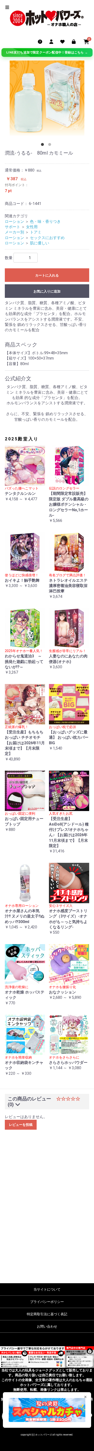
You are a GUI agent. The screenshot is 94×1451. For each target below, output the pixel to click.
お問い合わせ (47, 1326)
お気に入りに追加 (47, 291)
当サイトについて (47, 1289)
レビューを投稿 (21, 1125)
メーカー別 (14, 232)
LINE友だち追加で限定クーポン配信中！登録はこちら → (47, 52)
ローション (14, 221)
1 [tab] (43, 145)
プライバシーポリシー (47, 1302)
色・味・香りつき (45, 221)
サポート (12, 227)
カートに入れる (47, 275)
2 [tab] (50, 145)
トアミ (35, 232)
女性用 (32, 227)
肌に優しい (39, 243)
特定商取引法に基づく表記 (47, 1314)
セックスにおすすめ (47, 237)
